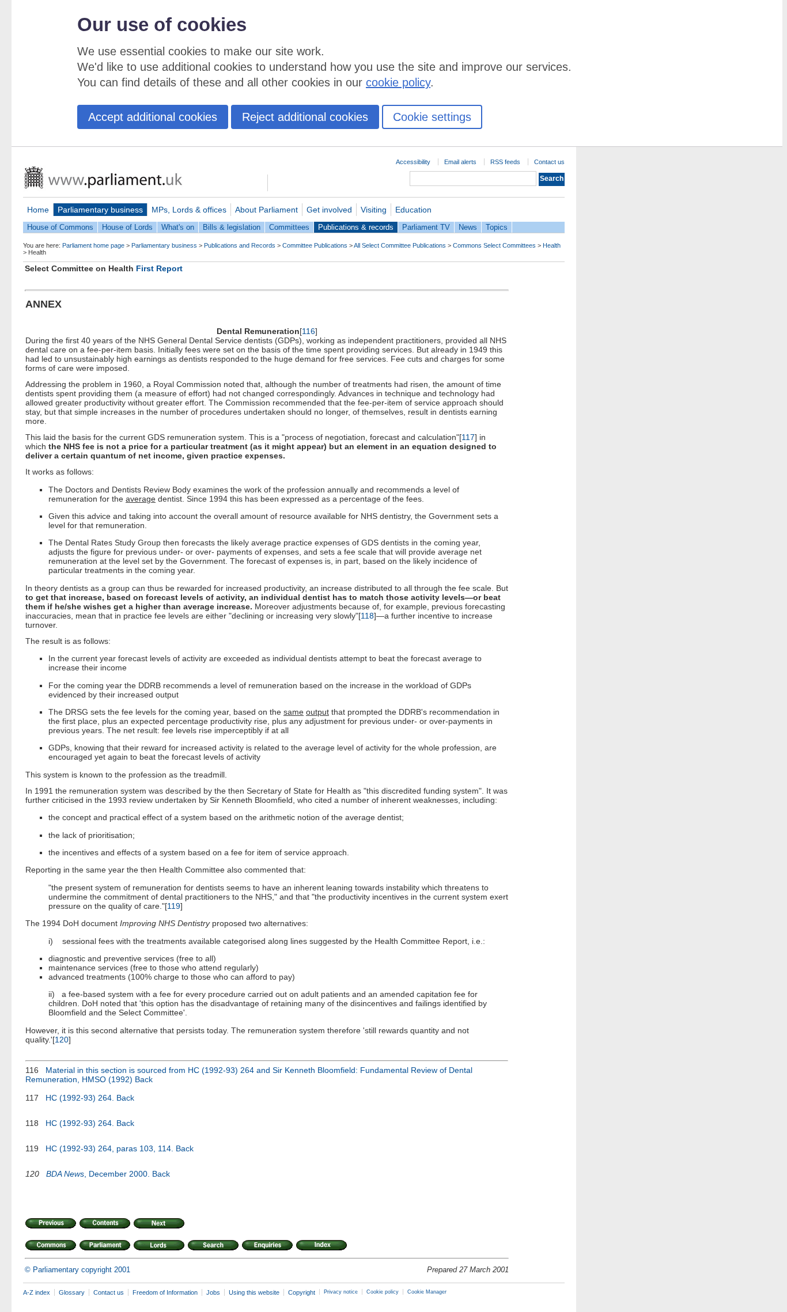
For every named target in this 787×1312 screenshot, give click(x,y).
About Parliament (266, 209)
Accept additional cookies (152, 117)
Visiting (374, 209)
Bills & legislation (231, 227)
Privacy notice (341, 1292)
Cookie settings (432, 117)
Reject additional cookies (305, 117)
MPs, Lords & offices (189, 209)
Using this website (254, 1292)
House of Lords (127, 227)
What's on (177, 227)
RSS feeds (505, 161)
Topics (497, 227)
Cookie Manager (427, 1292)
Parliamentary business (100, 209)
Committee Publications (314, 245)
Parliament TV (426, 227)
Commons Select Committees (494, 245)
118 (367, 615)
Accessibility (413, 161)
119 (173, 906)
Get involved (329, 209)
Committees (289, 227)
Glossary (72, 1292)
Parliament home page (93, 245)
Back (144, 1079)
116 (308, 331)
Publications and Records (239, 245)
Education (413, 209)
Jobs (213, 1292)
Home (38, 209)
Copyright (301, 1292)
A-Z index (36, 1292)
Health (552, 245)
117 (468, 437)
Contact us (549, 161)
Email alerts (460, 161)
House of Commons (60, 227)
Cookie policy (382, 1292)
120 (62, 1039)
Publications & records (356, 227)
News (468, 227)
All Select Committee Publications (400, 245)
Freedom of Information (165, 1292)
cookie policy (398, 82)
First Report (159, 268)
